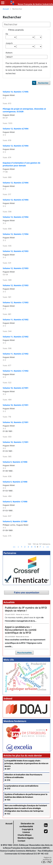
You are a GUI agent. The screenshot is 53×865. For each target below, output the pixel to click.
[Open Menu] (2, 2)
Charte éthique (25, 835)
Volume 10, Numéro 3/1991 (15, 405)
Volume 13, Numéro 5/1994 (15, 145)
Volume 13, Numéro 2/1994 (15, 217)
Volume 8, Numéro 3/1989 (15, 521)
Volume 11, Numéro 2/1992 (15, 353)
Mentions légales (26, 838)
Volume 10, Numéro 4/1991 (15, 388)
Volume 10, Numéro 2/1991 (15, 422)
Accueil (6, 9)
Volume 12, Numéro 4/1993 (15, 251)
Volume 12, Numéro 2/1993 (15, 285)
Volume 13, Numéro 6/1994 (15, 128)
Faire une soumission (26, 592)
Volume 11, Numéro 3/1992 (15, 336)
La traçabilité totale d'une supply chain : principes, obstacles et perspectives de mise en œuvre (26, 763)
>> (47, 547)
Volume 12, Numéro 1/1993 (15, 302)
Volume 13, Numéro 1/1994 (15, 234)
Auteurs (9, 52)
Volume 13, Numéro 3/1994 (15, 182)
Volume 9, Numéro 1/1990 (15, 501)
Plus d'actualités (24, 653)
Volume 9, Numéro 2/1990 (15, 481)
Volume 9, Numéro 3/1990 (15, 462)
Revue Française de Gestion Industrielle (35, 4)
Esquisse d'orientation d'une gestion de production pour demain (21, 164)
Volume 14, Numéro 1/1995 (15, 91)
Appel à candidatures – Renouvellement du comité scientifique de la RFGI (20, 630)
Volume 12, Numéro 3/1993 (15, 268)
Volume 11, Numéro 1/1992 (15, 371)
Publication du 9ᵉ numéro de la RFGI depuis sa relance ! (26, 609)
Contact (21, 841)
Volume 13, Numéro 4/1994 (15, 199)
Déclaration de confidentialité (26, 825)
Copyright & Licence (27, 830)
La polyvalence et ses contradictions (21, 786)
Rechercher (43, 83)
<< (14, 547)
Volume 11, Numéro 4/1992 (15, 319)
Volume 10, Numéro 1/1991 (15, 442)
